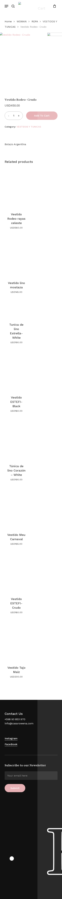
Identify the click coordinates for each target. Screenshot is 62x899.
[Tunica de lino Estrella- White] (16, 309)
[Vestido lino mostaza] (16, 256)
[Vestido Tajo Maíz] (16, 640)
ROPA (35, 21)
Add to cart (41, 115)
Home (8, 21)
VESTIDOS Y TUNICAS (29, 126)
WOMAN (22, 21)
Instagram (11, 738)
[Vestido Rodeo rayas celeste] (16, 187)
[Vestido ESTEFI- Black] (16, 370)
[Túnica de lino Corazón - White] (16, 439)
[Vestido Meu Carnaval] (16, 508)
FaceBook (11, 744)
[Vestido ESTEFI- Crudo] (16, 572)
